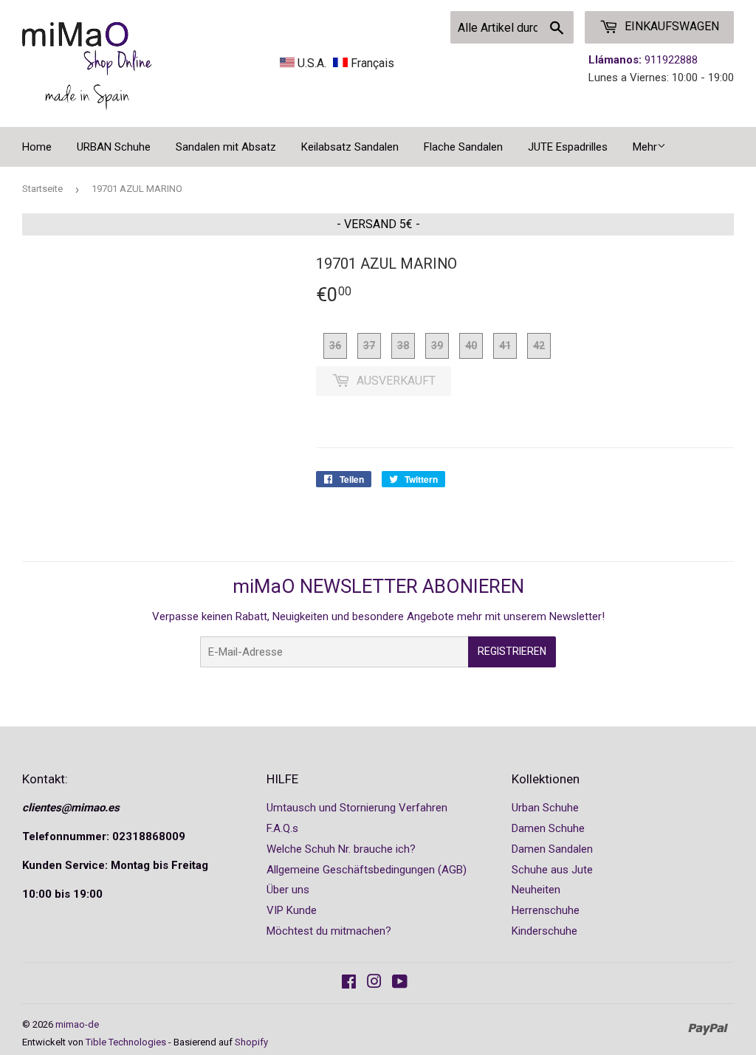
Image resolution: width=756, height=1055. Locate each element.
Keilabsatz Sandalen (350, 147)
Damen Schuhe (548, 828)
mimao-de (77, 1024)
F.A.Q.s (282, 828)
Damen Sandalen (552, 849)
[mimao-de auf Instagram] (374, 983)
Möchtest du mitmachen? (329, 931)
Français (371, 63)
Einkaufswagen (670, 26)
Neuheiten (536, 889)
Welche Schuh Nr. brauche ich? (341, 849)
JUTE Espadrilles (568, 147)
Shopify (251, 1042)
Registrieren (512, 651)
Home (37, 147)
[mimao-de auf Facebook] (349, 983)
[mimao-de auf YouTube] (400, 983)
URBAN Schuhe (114, 147)
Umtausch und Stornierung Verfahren (357, 807)
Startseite (42, 188)
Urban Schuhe (545, 807)
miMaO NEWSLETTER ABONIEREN (378, 586)
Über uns (288, 889)
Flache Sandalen (463, 147)
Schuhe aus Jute (552, 869)
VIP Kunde (292, 910)
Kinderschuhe (544, 931)
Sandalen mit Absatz (226, 147)
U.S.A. (312, 63)
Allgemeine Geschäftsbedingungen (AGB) (367, 869)
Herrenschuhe (546, 910)
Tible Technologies (126, 1042)
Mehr (645, 147)
